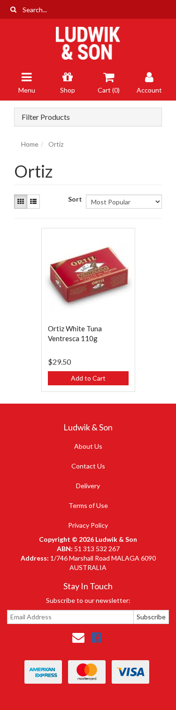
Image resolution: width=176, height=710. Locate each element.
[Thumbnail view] (20, 202)
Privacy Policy (88, 525)
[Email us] (78, 637)
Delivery (88, 486)
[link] (96, 637)
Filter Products (46, 117)
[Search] (13, 9)
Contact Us (88, 466)
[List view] (33, 202)
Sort (73, 199)
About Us (88, 446)
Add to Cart (88, 378)
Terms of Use (88, 505)
